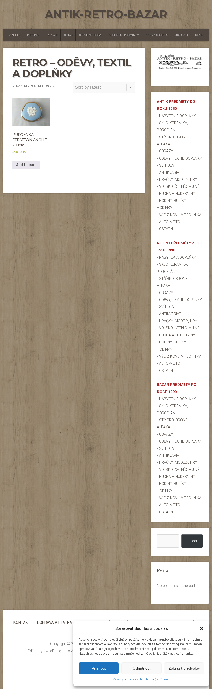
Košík (199, 35)
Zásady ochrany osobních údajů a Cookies (141, 679)
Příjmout (99, 668)
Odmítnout (141, 668)
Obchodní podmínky (124, 35)
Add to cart (26, 165)
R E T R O (32, 35)
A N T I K (14, 35)
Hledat (192, 541)
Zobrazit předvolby (184, 668)
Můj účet (181, 35)
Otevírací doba (90, 35)
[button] (201, 628)
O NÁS (68, 35)
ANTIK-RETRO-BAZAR (106, 14)
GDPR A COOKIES (157, 35)
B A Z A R (51, 35)
